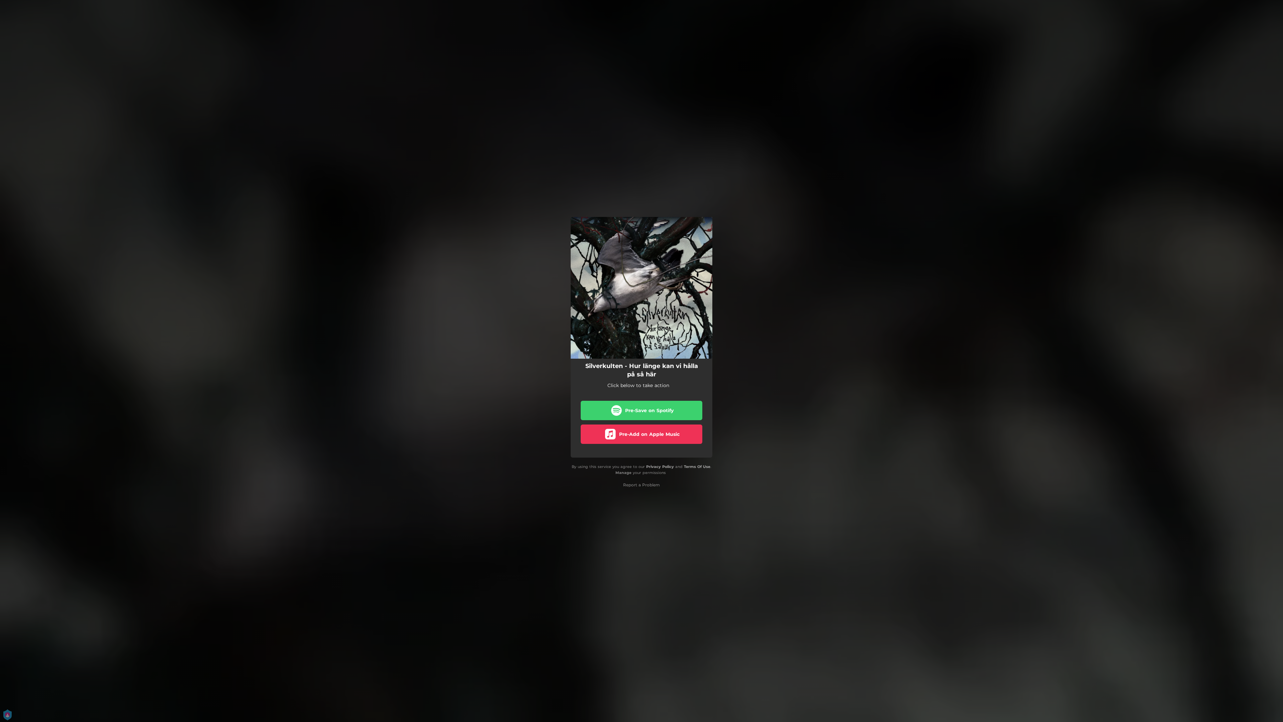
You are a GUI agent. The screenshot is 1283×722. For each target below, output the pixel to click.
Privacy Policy (660, 466)
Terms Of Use (697, 466)
